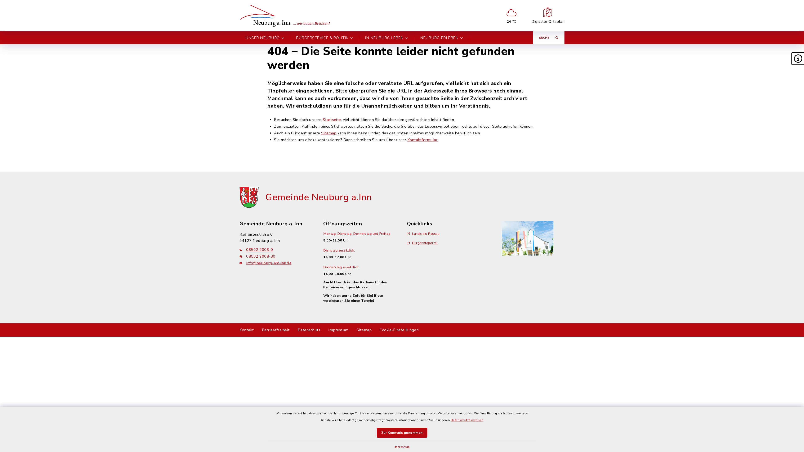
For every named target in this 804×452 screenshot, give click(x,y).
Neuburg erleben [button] (439, 37)
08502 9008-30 (261, 256)
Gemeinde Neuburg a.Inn (318, 197)
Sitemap (328, 133)
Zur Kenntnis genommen (402, 432)
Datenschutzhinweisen (467, 420)
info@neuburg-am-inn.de (268, 263)
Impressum (402, 447)
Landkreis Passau (425, 233)
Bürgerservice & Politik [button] (322, 37)
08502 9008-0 (259, 249)
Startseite (332, 119)
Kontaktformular (422, 139)
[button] (797, 58)
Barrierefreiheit (276, 330)
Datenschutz (309, 330)
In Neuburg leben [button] (384, 37)
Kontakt (247, 330)
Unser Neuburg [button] (262, 37)
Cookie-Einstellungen (399, 330)
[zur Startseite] (286, 15)
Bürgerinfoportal (425, 243)
